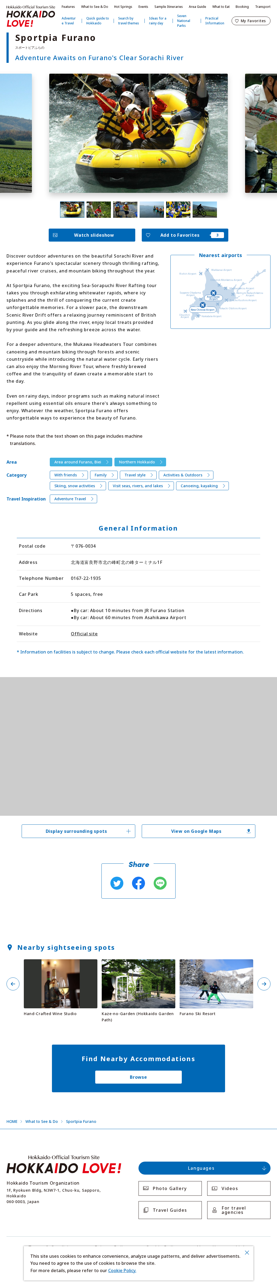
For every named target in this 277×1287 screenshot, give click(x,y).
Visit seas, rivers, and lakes (138, 485)
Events (143, 6)
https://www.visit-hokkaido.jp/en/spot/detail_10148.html (216, 966)
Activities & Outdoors (182, 474)
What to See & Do (94, 6)
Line (160, 883)
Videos (230, 1188)
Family (101, 474)
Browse (138, 1077)
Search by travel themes (128, 20)
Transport (263, 6)
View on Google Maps (196, 831)
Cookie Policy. (122, 1270)
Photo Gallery (170, 1188)
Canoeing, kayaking (199, 485)
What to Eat (221, 6)
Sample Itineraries (168, 6)
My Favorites (253, 20)
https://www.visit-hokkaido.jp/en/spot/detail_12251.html (60, 966)
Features (68, 6)
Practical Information (214, 20)
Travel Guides (170, 1210)
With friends (65, 474)
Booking (242, 6)
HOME (11, 1121)
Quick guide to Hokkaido (97, 20)
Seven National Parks (183, 21)
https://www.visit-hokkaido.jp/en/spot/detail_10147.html (138, 966)
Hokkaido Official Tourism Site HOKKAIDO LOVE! (30, 16)
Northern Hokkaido (137, 461)
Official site (84, 634)
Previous (12, 983)
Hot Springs (123, 6)
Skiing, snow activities (74, 485)
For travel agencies (234, 1210)
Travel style (135, 474)
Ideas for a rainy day (157, 20)
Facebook (138, 883)
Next (264, 983)
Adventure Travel (69, 20)
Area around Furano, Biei (77, 461)
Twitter (116, 883)
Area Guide (197, 6)
